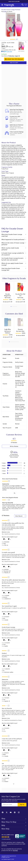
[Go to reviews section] (12, 39)
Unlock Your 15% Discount (15, 59)
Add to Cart (14, 62)
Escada (4, 11)
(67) (17, 39)
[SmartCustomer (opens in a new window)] (6, 839)
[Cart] (25, 5)
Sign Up (22, 804)
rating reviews (8, 834)
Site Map (15, 850)
